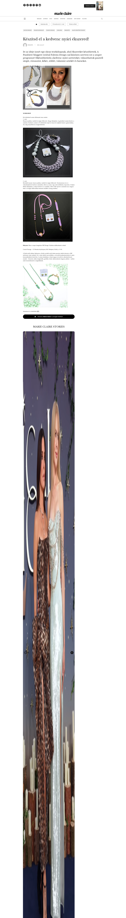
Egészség (69, 18)
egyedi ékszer (28, 30)
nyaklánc (59, 30)
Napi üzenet (77, 18)
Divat (50, 18)
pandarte (67, 30)
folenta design (50, 30)
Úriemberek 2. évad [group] (58, 24)
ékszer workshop (39, 30)
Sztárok (45, 18)
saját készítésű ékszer (78, 30)
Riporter (62, 18)
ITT (38, 311)
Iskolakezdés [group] (44, 24)
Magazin (39, 18)
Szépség (56, 18)
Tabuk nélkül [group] (73, 24)
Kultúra (84, 18)
